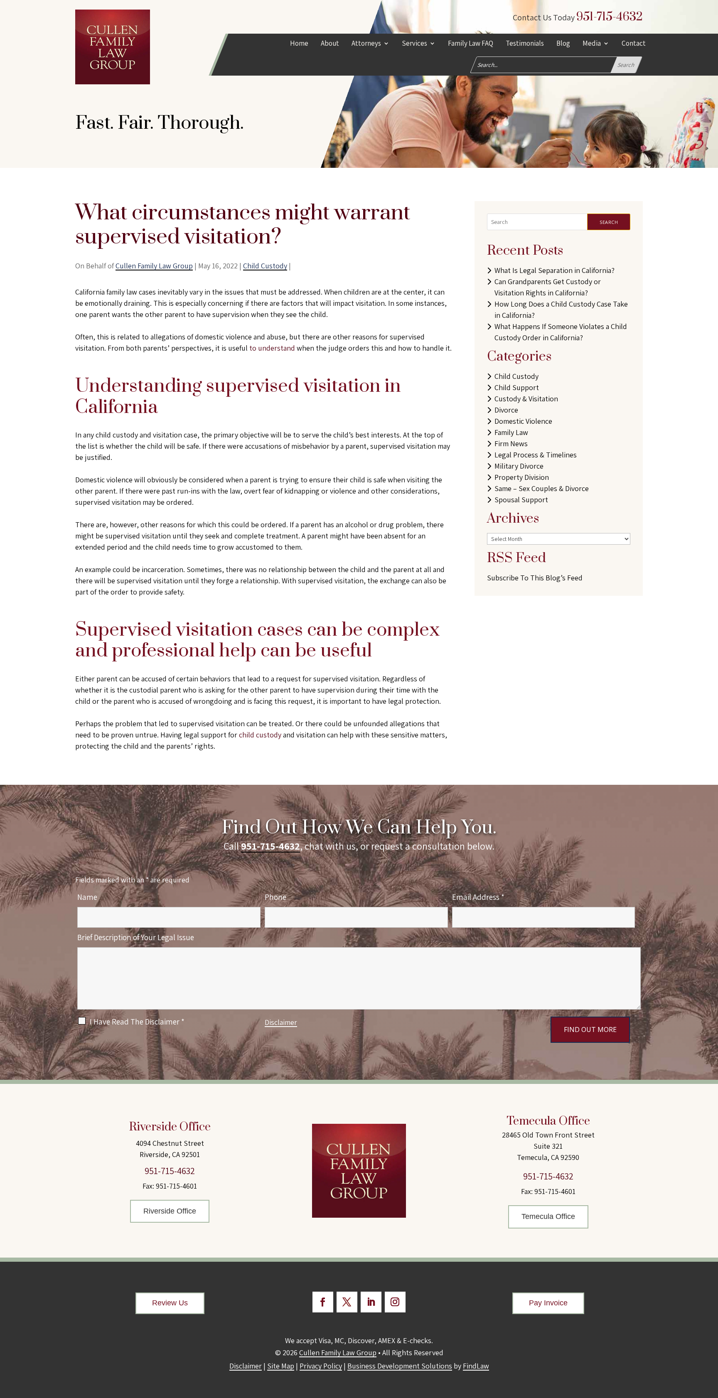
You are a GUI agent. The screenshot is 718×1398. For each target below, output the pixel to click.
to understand (272, 348)
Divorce (506, 410)
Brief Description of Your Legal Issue (135, 937)
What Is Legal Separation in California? (554, 270)
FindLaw (476, 1366)
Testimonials (525, 44)
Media (592, 44)
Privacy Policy (321, 1366)
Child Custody (265, 265)
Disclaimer (281, 1022)
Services (414, 44)
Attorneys (366, 44)
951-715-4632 (609, 17)
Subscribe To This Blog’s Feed (535, 577)
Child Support (516, 387)
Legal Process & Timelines (535, 454)
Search (609, 222)
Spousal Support (521, 499)
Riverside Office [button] (169, 1211)
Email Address (478, 897)
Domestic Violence (523, 421)
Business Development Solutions (399, 1366)
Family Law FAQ (470, 44)
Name (87, 897)
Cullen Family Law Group (154, 265)
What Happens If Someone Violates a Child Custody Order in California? (560, 332)
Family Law (511, 432)
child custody (260, 735)
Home (299, 44)
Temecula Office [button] (548, 1216)
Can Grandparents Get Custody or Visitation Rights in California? (547, 287)
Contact (634, 44)
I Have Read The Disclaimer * (137, 1022)
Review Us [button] (170, 1303)
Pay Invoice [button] (548, 1303)
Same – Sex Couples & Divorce (541, 488)
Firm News (511, 443)
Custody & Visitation (526, 398)
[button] (709, 1337)
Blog (563, 44)
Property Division (521, 477)
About (330, 44)
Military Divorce (518, 466)
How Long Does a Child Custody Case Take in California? (561, 309)
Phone (275, 897)
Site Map (280, 1366)
